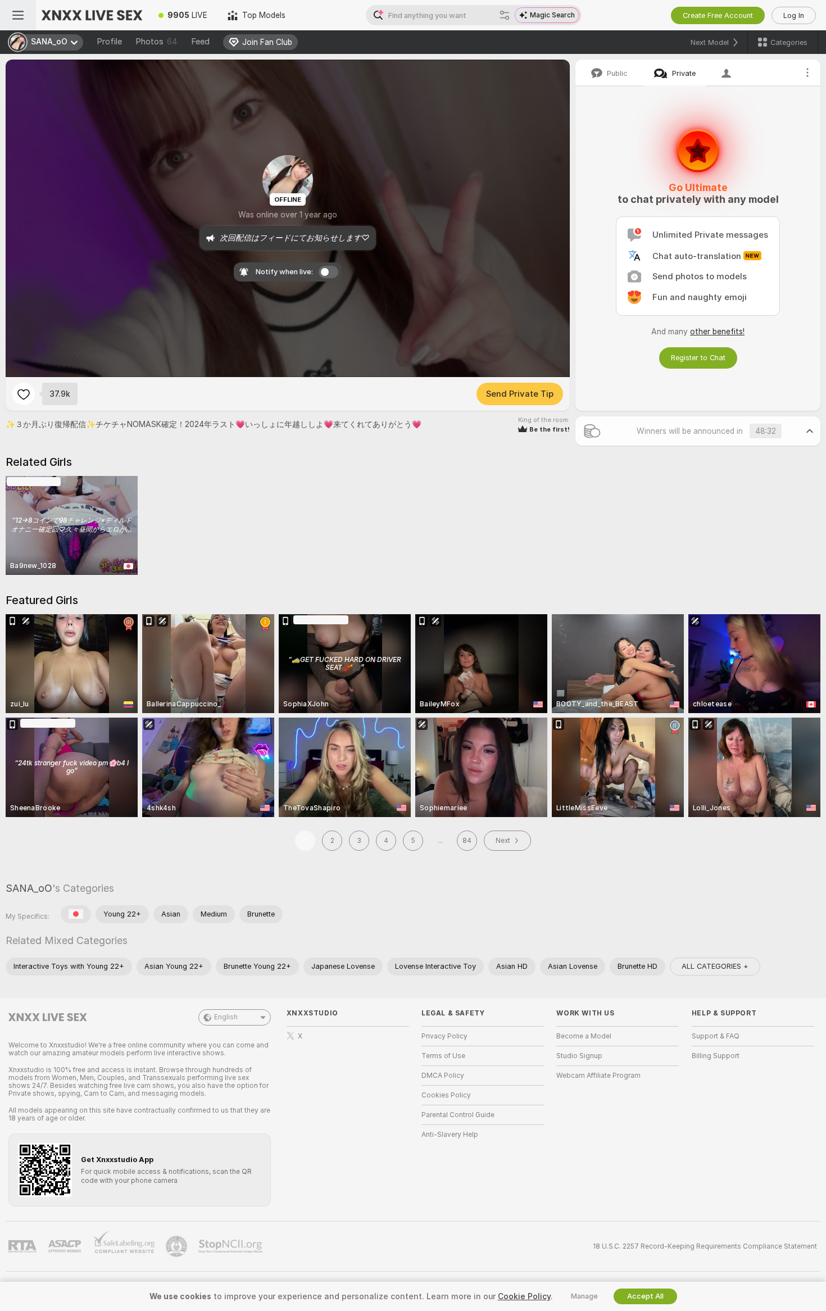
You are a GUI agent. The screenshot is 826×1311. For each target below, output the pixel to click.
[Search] (504, 15)
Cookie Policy (524, 1296)
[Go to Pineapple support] (177, 1246)
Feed (200, 42)
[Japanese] (76, 914)
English (226, 1017)
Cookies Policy (446, 1095)
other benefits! (717, 331)
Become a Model (583, 1036)
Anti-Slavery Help (449, 1134)
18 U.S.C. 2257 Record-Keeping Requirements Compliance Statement (705, 1246)
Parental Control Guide (457, 1115)
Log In (793, 15)
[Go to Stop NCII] (231, 1246)
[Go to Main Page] (92, 15)
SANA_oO (29, 888)
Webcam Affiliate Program (598, 1075)
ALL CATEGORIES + (715, 966)
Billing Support (715, 1056)
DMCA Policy (442, 1075)
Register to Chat (698, 357)
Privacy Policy (444, 1036)
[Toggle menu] (18, 15)
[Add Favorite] (23, 394)
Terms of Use (443, 1056)
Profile (109, 42)
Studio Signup (579, 1056)
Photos (156, 42)
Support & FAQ (715, 1036)
